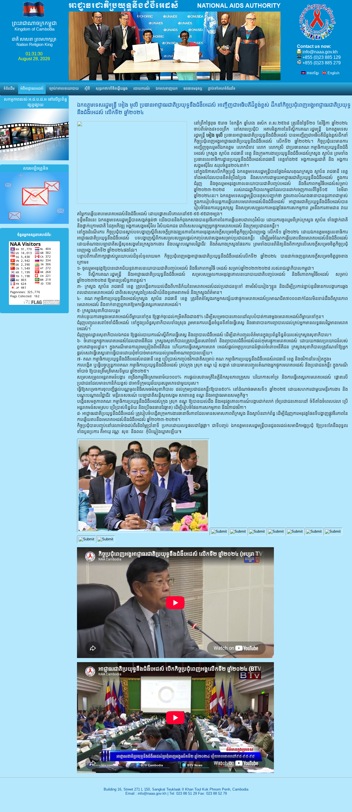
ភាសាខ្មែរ (312, 73)
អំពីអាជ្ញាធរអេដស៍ (31, 88)
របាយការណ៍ (141, 88)
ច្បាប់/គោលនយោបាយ (64, 88)
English (332, 73)
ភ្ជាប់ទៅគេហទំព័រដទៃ (221, 88)
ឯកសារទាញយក (167, 88)
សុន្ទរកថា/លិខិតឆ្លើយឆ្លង (112, 88)
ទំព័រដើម (9, 88)
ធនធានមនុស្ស (192, 88)
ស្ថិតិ (87, 88)
